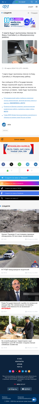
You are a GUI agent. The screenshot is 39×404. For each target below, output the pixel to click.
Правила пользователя (6, 397)
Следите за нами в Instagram (14, 183)
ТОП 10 (19, 367)
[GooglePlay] (13, 389)
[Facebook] (10, 371)
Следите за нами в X (11, 198)
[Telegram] (23, 371)
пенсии (5, 130)
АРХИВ (19, 364)
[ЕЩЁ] (36, 7)
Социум (34, 13)
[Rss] (29, 371)
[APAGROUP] (19, 384)
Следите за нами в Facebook (14, 193)
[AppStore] (26, 389)
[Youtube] (19, 371)
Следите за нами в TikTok (13, 188)
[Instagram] (13, 371)
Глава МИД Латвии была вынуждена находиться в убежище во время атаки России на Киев (20, 116)
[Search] (32, 2)
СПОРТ (30, 7)
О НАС (19, 359)
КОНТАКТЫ (19, 361)
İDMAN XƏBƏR (19, 139)
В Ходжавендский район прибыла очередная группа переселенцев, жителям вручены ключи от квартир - (20, 100)
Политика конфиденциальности (25, 397)
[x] (16, 371)
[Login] (36, 2)
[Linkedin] (26, 371)
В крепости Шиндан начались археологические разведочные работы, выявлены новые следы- (19, 109)
